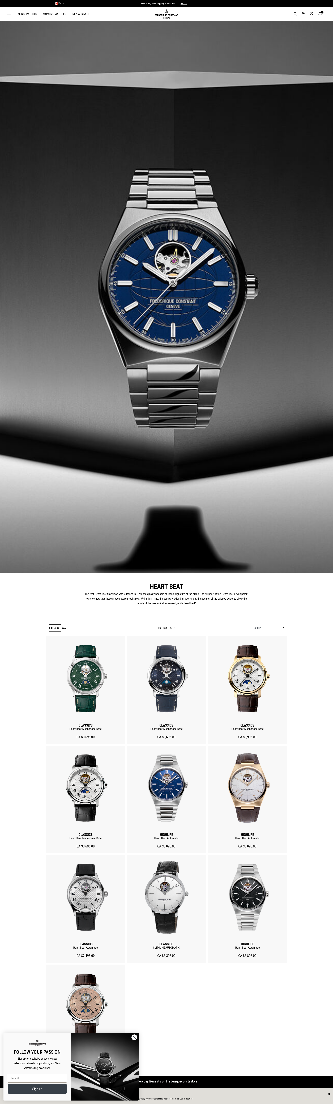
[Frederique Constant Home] (166, 14)
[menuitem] (27, 14)
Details (184, 3)
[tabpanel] (166, 628)
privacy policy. (145, 1099)
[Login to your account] (312, 14)
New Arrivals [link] (80, 14)
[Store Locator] (303, 14)
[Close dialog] (134, 1037)
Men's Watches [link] (27, 14)
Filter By (54, 627)
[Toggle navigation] (8, 13)
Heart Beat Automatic (166, 838)
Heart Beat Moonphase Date (85, 728)
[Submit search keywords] (295, 14)
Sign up (37, 1089)
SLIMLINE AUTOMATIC (166, 947)
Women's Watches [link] (54, 14)
